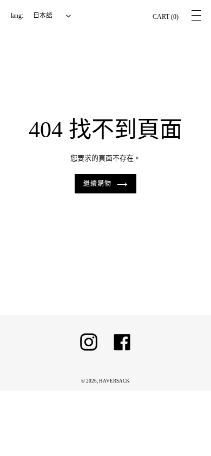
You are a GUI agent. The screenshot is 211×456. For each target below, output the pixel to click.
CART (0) (166, 17)
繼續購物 (97, 183)
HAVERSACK (114, 381)
